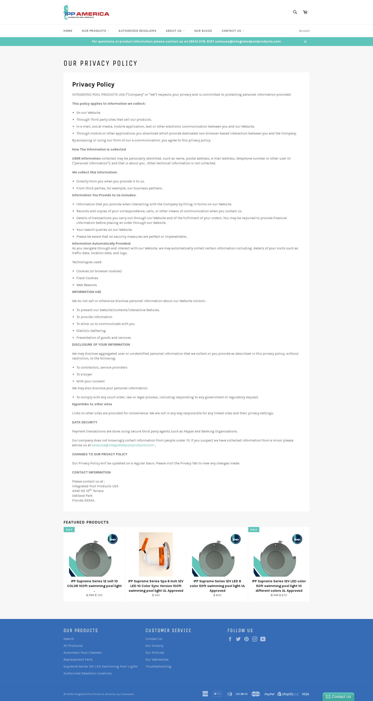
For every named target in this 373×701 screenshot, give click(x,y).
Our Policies (154, 652)
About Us (174, 31)
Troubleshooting (158, 666)
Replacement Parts (78, 659)
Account (304, 30)
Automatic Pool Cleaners (82, 652)
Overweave (127, 694)
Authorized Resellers (137, 31)
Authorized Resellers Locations (87, 673)
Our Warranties (157, 659)
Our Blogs (203, 31)
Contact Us (232, 31)
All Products (73, 646)
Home (67, 31)
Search (68, 639)
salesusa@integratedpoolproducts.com (123, 445)
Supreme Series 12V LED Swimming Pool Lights (100, 666)
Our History (154, 646)
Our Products (94, 31)
